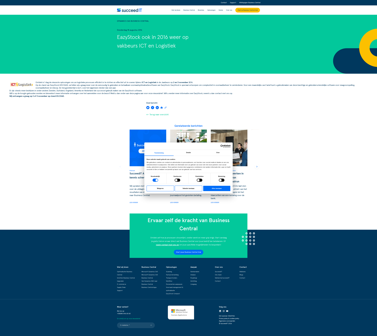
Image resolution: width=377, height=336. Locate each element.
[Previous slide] (120, 166)
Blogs (241, 275)
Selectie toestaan (188, 188)
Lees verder (134, 202)
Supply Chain (121, 287)
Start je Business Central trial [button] (248, 10)
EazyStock (165, 85)
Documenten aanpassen (174, 284)
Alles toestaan (217, 188)
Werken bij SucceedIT (222, 278)
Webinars (242, 271)
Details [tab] (188, 152)
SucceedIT (218, 271)
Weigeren (160, 188)
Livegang (193, 284)
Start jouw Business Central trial (188, 252)
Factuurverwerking (172, 275)
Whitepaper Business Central (249, 3)
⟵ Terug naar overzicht (157, 115)
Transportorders (171, 278)
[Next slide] (256, 166)
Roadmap (193, 278)
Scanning (169, 271)
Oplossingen (211, 10)
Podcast (132, 170)
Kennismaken (194, 271)
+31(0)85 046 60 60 (124, 313)
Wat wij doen (176, 10)
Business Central (189, 10)
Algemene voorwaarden (227, 321)
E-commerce (121, 284)
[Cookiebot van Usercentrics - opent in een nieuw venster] (222, 146)
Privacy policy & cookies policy (229, 318)
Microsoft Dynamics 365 (149, 271)
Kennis (221, 10)
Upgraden (120, 281)
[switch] (177, 180)
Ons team (218, 275)
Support (233, 3)
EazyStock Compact (173, 293)
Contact (224, 3)
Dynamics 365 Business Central (133, 21)
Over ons (229, 10)
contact (218, 93)
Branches (201, 10)
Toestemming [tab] (159, 153)
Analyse (193, 275)
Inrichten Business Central (126, 278)
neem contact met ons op (167, 245)
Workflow (169, 281)
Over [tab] (218, 152)
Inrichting (193, 281)
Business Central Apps (149, 287)
